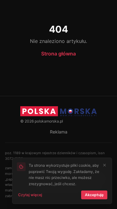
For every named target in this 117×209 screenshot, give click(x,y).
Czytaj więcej (30, 194)
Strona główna (58, 53)
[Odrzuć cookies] (104, 165)
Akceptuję (94, 194)
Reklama (58, 131)
